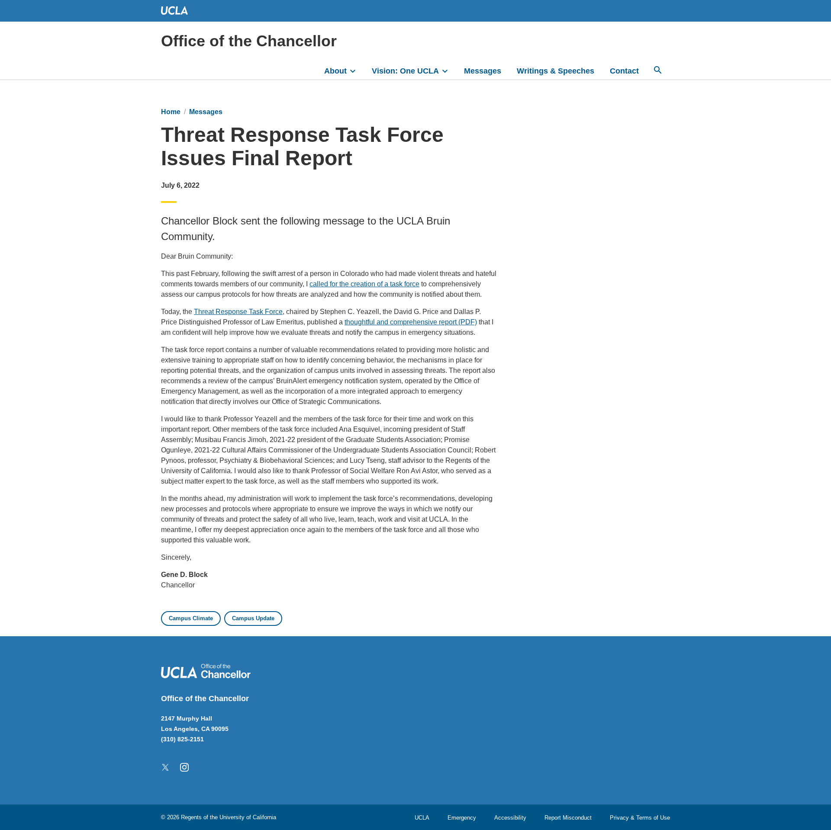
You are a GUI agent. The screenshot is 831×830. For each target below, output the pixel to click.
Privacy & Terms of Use (640, 817)
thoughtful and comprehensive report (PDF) (411, 322)
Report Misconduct (568, 817)
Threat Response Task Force (238, 311)
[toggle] (356, 70)
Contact (624, 71)
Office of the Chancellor (249, 41)
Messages (482, 71)
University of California (247, 817)
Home (170, 111)
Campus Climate (191, 618)
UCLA (422, 817)
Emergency (462, 817)
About (335, 71)
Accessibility (510, 817)
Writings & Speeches (555, 71)
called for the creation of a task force (364, 284)
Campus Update (253, 618)
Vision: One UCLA (405, 71)
